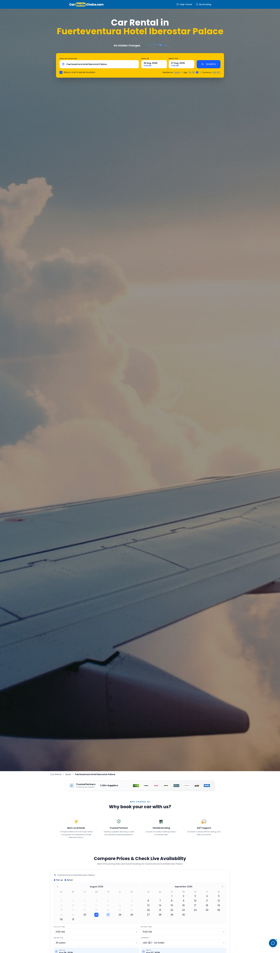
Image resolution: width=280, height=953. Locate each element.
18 (85, 910)
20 (108, 910)
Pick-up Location (68, 59)
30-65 (192, 72)
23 (61, 914)
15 (132, 905)
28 (120, 914)
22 (131, 910)
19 (96, 910)
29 (131, 914)
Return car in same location (79, 72)
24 (73, 914)
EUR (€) (216, 72)
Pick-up (145, 59)
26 (96, 914)
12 (96, 905)
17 (73, 910)
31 (73, 919)
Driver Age (58, 938)
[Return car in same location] (61, 72)
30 (61, 919)
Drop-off (173, 59)
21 (120, 910)
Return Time (146, 927)
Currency (145, 938)
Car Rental (56, 774)
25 (84, 914)
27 (108, 914)
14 (120, 905)
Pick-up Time (59, 927)
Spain (177, 72)
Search (211, 64)
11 (84, 905)
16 (61, 910)
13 (108, 905)
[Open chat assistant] (273, 943)
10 (73, 905)
